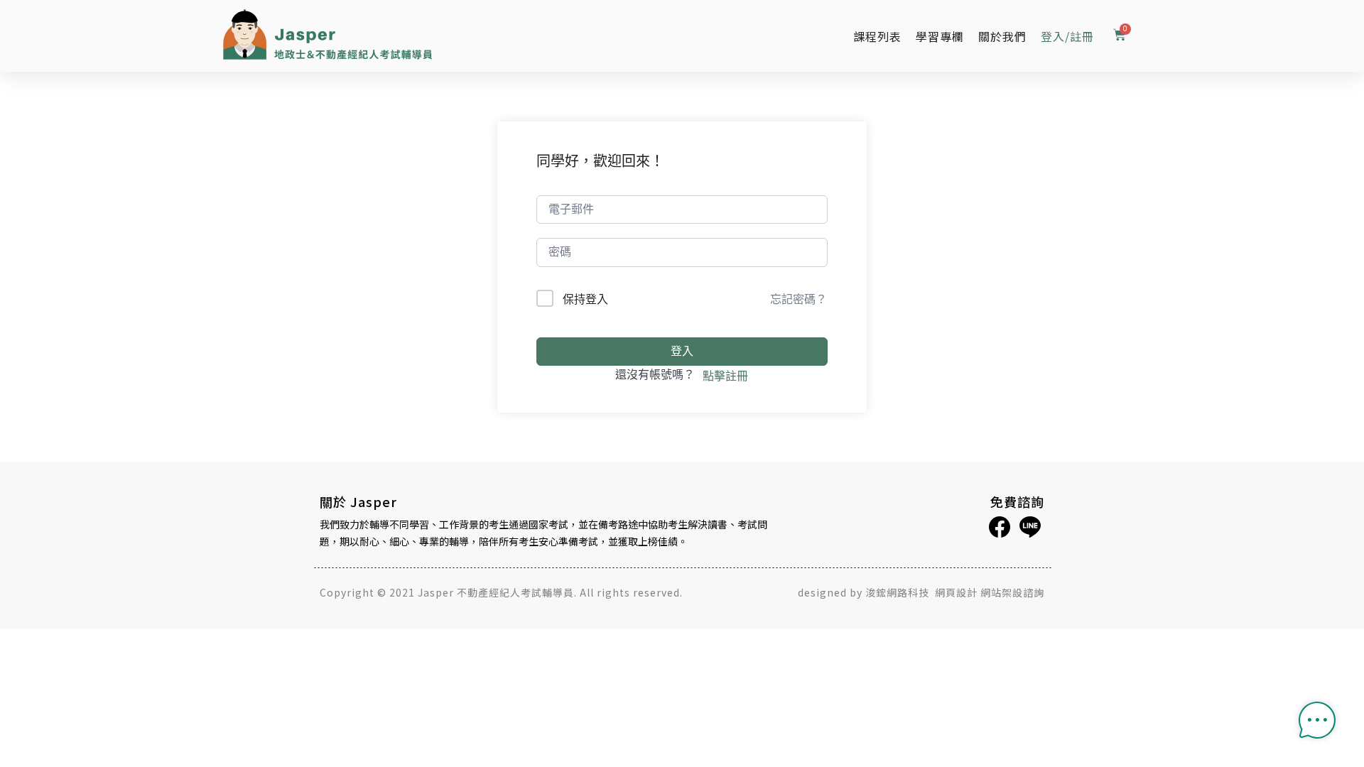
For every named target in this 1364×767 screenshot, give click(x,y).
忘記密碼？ (798, 299)
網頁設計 (956, 592)
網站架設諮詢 (1012, 592)
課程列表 (877, 36)
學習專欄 (940, 36)
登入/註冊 (1067, 36)
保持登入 (585, 299)
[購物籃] (1119, 35)
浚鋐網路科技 (898, 592)
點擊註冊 (725, 376)
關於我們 (1002, 36)
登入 (682, 351)
